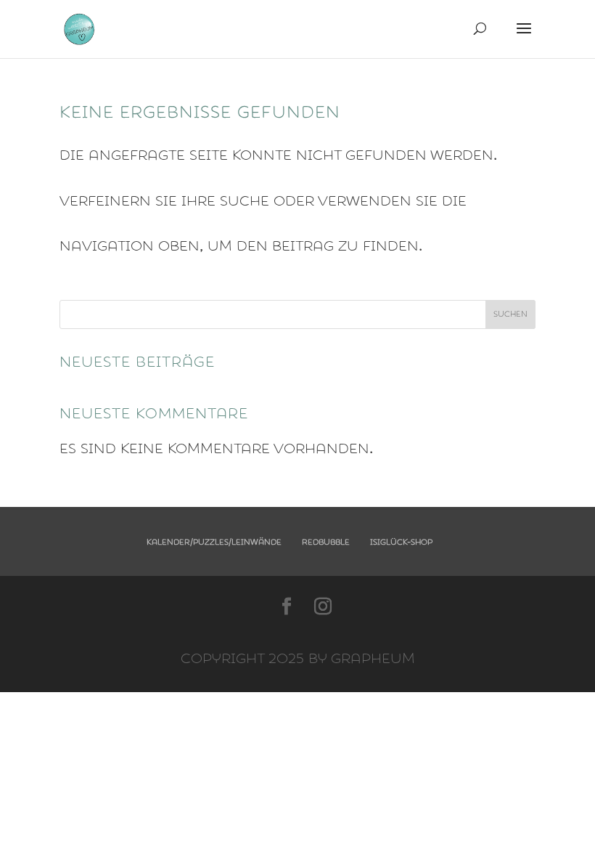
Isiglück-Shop (401, 542)
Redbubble (326, 542)
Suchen (510, 314)
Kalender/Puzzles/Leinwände (214, 542)
